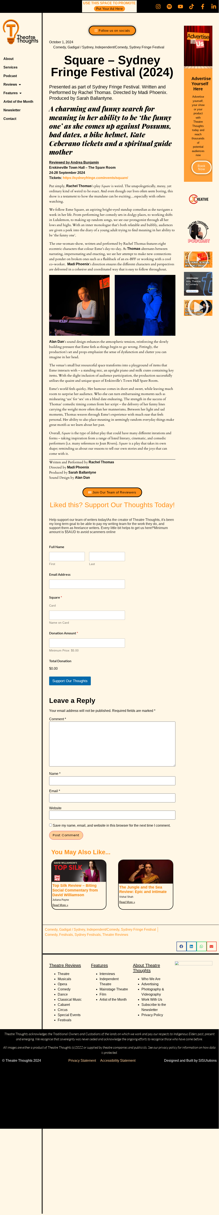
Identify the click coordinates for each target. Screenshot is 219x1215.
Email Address (60, 574)
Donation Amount (63, 633)
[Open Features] (20, 93)
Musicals (64, 979)
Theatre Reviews (115, 934)
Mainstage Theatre (114, 989)
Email (54, 791)
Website (55, 808)
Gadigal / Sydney (80, 47)
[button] (198, 259)
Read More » (60, 905)
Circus (63, 1010)
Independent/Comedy (111, 47)
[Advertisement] (109, 1097)
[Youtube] (180, 6)
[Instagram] (158, 6)
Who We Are (150, 979)
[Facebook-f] (202, 6)
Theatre (63, 974)
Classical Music (70, 999)
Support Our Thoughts (70, 681)
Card (52, 605)
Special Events (69, 1015)
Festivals (66, 934)
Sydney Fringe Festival (146, 47)
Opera (62, 984)
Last (92, 564)
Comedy (59, 47)
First (52, 564)
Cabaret (64, 1004)
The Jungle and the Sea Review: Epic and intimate (143, 889)
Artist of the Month (113, 999)
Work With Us (152, 999)
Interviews (107, 974)
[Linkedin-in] (213, 6)
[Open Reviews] (20, 84)
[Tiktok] (191, 6)
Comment (57, 719)
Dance (63, 994)
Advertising (150, 984)
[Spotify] (169, 6)
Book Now (202, 167)
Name (54, 773)
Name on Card (59, 622)
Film (103, 994)
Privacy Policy (152, 1015)
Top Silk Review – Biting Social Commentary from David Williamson (75, 890)
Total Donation (60, 661)
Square (55, 597)
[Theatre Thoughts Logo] (21, 34)
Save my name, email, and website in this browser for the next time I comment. (111, 825)
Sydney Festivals (88, 934)
